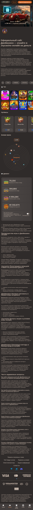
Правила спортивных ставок (16, 457)
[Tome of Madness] (14, 95)
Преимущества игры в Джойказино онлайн (13, 224)
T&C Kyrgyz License (9, 460)
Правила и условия (23, 460)
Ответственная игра (9, 462)
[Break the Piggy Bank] (5, 105)
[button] (16, 83)
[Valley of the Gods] (14, 105)
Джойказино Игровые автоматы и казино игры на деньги (17, 228)
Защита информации (24, 462)
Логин (14, 2)
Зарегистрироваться (25, 2)
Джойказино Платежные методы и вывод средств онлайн (17, 230)
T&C (10, 216)
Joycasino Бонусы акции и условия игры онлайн (15, 229)
